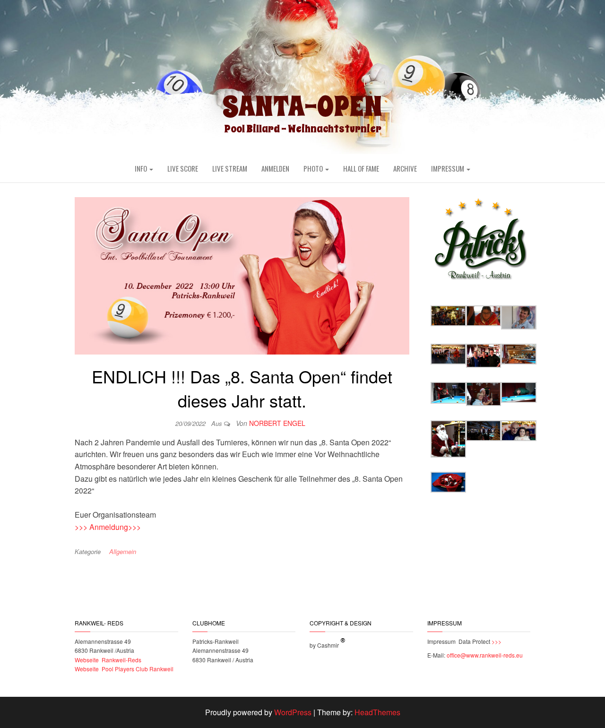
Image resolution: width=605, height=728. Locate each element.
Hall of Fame (361, 168)
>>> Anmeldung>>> (108, 526)
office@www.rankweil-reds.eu (485, 655)
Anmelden (275, 168)
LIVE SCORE (182, 168)
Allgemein (122, 551)
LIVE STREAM (229, 168)
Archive (405, 168)
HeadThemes (377, 712)
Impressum (448, 168)
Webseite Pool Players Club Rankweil (124, 669)
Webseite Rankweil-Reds (108, 660)
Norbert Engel (277, 423)
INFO (141, 168)
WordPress (292, 712)
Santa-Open (302, 106)
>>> (495, 641)
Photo (313, 168)
